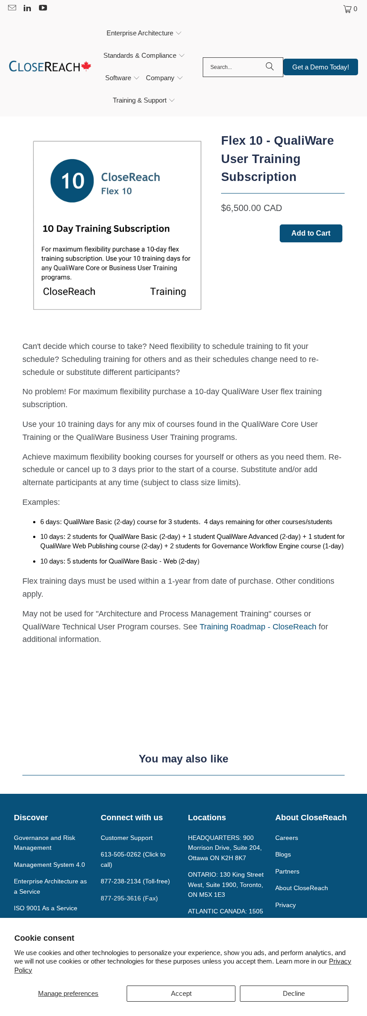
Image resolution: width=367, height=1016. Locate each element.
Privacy (285, 904)
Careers (286, 837)
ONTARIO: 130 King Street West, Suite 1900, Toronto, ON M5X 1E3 (226, 884)
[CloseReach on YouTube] (42, 9)
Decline (294, 993)
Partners (287, 871)
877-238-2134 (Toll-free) (135, 881)
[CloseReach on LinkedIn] (27, 9)
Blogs (283, 854)
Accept (181, 993)
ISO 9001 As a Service (45, 908)
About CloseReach (301, 887)
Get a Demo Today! (320, 67)
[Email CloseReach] (11, 9)
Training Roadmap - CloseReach (258, 626)
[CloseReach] (50, 67)
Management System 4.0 (49, 864)
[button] (144, 33)
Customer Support (127, 837)
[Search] (269, 67)
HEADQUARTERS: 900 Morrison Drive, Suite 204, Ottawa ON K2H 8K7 (225, 847)
